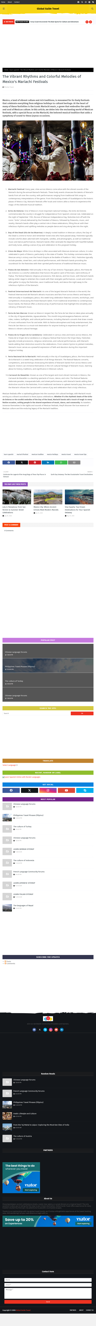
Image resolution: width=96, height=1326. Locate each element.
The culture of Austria (22, 1136)
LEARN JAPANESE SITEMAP (24, 883)
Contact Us (90, 1310)
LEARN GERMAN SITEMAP (23, 849)
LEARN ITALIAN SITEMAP (23, 894)
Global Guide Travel (48, 8)
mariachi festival (22, 454)
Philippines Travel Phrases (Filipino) (20, 666)
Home (3, 2)
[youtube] (66, 790)
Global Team (9, 87)
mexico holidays (52, 454)
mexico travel (66, 454)
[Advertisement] (48, 45)
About (10, 2)
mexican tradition (38, 454)
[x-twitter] (82, 2)
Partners (73, 1310)
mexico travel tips (80, 454)
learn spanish (14, 70)
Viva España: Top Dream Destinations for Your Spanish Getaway (77, 510)
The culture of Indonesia (23, 860)
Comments (10, 964)
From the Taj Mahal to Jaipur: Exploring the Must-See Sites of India (41, 1125)
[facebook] (78, 2)
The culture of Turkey (14, 681)
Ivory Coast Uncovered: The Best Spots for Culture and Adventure (54, 22)
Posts (8, 961)
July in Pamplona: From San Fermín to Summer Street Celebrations (14, 510)
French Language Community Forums (28, 872)
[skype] (93, 2)
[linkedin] (62, 1030)
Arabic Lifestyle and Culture (24, 1113)
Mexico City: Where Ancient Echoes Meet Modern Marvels (46, 508)
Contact (17, 2)
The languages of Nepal (23, 905)
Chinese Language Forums (16, 652)
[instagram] (86, 2)
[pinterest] (89, 2)
